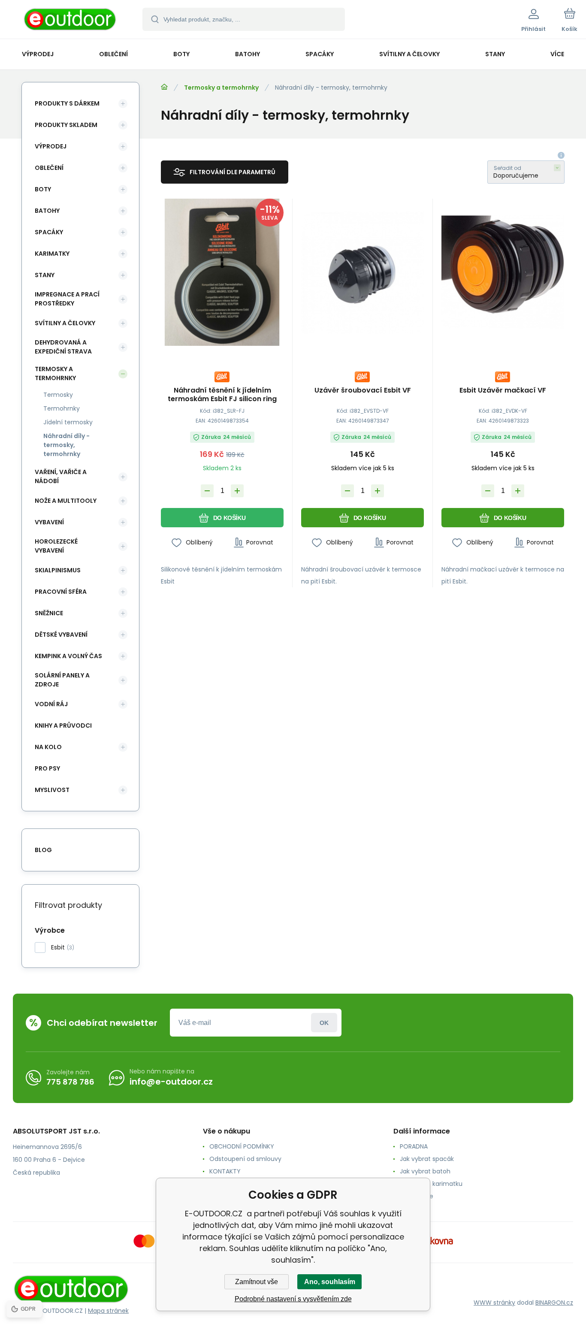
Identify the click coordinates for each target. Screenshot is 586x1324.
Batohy (47, 210)
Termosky (58, 394)
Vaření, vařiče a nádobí (61, 476)
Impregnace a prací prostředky (67, 299)
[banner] (71, 20)
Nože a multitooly (66, 500)
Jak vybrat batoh (425, 1171)
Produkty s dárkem (67, 103)
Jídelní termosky (68, 422)
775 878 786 (70, 1081)
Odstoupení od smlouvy (245, 1159)
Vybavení (49, 522)
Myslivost (52, 790)
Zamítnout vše (256, 1281)
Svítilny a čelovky (65, 323)
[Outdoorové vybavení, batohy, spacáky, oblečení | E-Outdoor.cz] (164, 87)
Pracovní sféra (61, 591)
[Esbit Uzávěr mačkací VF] (502, 272)
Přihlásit (324, 1022)
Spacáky (49, 232)
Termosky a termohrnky (221, 87)
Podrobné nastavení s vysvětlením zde (293, 1299)
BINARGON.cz (554, 1302)
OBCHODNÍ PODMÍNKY (241, 1146)
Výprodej (50, 146)
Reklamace (416, 1196)
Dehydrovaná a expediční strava (63, 347)
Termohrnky (61, 408)
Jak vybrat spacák (427, 1159)
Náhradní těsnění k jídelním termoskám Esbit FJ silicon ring (222, 394)
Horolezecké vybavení (56, 546)
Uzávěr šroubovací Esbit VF (362, 390)
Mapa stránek (108, 1310)
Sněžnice (49, 613)
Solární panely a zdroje (62, 680)
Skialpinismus (58, 570)
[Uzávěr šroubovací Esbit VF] (362, 272)
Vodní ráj (51, 704)
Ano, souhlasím (329, 1281)
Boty (43, 189)
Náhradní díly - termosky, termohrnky (66, 445)
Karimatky (52, 253)
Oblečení (49, 167)
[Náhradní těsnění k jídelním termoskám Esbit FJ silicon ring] (222, 272)
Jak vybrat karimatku (431, 1183)
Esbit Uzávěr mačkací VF (502, 390)
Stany (44, 275)
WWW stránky (494, 1302)
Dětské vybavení (61, 634)
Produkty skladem (66, 125)
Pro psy (47, 768)
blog (43, 850)
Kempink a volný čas (68, 656)
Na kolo (48, 747)
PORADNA (414, 1146)
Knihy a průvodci (63, 725)
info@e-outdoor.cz (171, 1082)
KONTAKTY (225, 1171)
